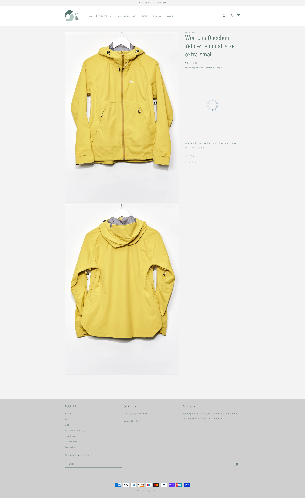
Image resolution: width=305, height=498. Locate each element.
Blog (67, 424)
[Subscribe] (118, 464)
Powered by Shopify (161, 491)
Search (68, 413)
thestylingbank (148, 491)
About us (69, 419)
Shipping (199, 67)
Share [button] (191, 156)
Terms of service (72, 447)
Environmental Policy (74, 430)
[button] (104, 16)
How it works (71, 436)
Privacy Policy (71, 441)
